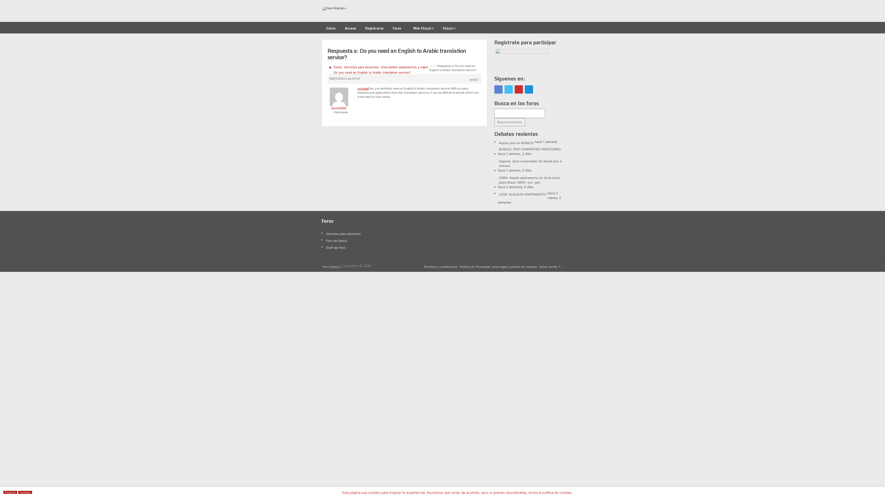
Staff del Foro (336, 247)
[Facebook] (498, 89)
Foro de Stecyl (336, 241)
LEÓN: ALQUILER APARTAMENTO (522, 194)
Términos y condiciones (440, 267)
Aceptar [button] (10, 492)
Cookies (25, 492)
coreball (363, 88)
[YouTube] (519, 89)
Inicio (331, 28)
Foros (397, 28)
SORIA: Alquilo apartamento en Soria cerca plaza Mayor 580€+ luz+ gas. (529, 180)
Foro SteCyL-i (332, 267)
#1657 (474, 80)
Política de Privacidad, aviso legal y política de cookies (498, 267)
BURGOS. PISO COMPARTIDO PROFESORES (530, 149)
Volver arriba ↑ (550, 267)
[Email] (529, 89)
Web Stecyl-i (423, 28)
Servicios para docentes (361, 67)
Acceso (350, 28)
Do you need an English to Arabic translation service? (372, 72)
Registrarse (374, 28)
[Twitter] (508, 89)
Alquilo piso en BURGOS (516, 143)
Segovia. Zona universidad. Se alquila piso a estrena (530, 163)
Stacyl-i (449, 28)
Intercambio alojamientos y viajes (404, 67)
